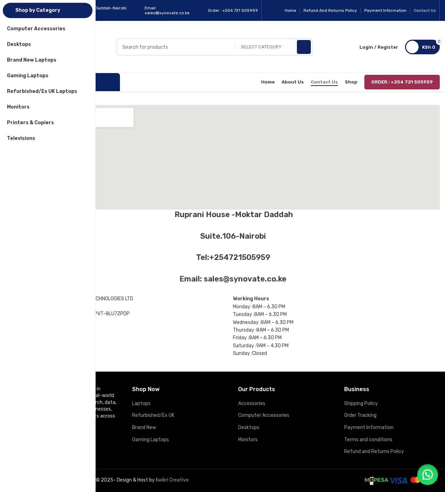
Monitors (248, 440)
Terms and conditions (368, 440)
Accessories (251, 403)
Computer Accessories (263, 415)
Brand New (144, 427)
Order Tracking (360, 415)
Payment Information (369, 427)
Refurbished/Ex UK (153, 415)
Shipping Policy (361, 403)
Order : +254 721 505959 (402, 82)
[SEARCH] (304, 47)
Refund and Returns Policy (374, 451)
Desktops (248, 427)
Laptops (141, 403)
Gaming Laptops (150, 440)
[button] (427, 474)
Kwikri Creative (172, 480)
